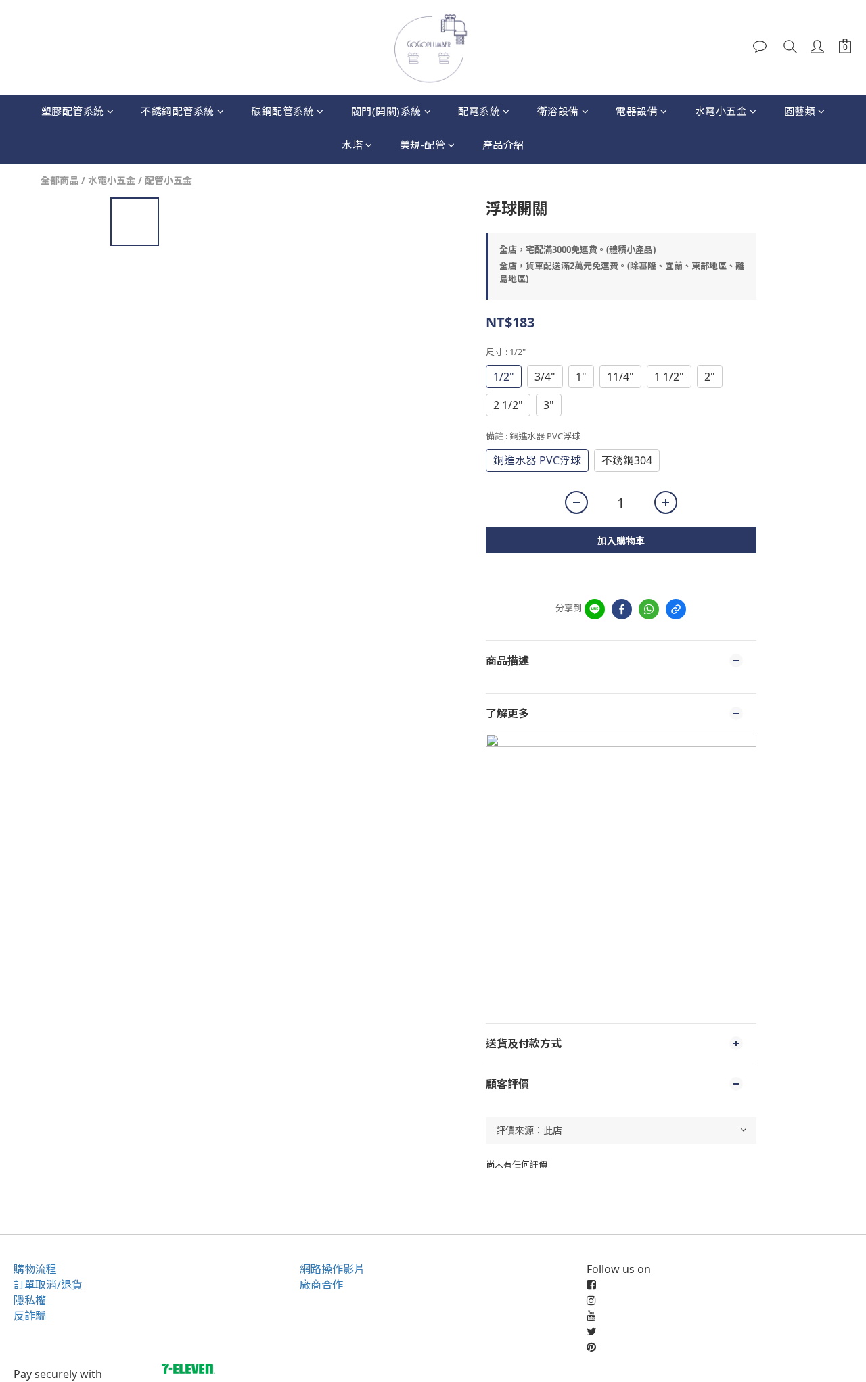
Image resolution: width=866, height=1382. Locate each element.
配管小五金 (168, 180)
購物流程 (35, 1269)
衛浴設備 (558, 111)
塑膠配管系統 (72, 111)
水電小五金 (721, 111)
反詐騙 (30, 1315)
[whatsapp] (649, 609)
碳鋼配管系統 (282, 111)
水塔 (352, 144)
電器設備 (637, 111)
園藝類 (800, 111)
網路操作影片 (332, 1269)
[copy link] (676, 609)
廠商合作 (321, 1284)
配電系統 (479, 111)
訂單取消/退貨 (48, 1284)
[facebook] (622, 609)
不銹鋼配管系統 (177, 111)
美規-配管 (423, 144)
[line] (595, 609)
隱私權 (30, 1300)
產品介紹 (503, 144)
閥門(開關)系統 (386, 111)
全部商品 (59, 180)
